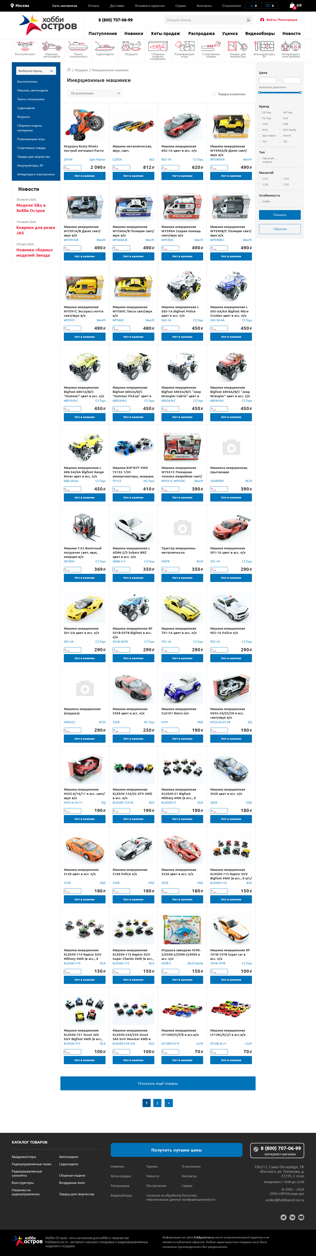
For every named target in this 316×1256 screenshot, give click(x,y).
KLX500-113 (218, 882)
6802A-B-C (120, 400)
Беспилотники (25, 54)
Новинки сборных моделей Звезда (34, 252)
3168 (116, 882)
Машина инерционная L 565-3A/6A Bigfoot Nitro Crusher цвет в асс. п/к (229, 311)
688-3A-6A (71, 480)
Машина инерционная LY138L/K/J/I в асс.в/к (228, 1032)
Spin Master (98, 159)
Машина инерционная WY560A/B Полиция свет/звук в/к (133, 230)
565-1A (166, 320)
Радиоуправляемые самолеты (27, 1173)
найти (249, 20)
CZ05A (117, 159)
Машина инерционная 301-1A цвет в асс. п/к (228, 550)
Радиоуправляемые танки (31, 1164)
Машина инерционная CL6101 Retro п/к (178, 711)
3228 (164, 882)
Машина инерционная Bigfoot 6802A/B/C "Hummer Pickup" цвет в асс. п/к (132, 393)
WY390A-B (217, 159)
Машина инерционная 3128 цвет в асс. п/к (81, 871)
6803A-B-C (168, 400)
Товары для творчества (238, 55)
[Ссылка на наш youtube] (301, 1217)
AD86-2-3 (119, 561)
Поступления (103, 33)
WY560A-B (120, 239)
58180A (69, 561)
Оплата (93, 5)
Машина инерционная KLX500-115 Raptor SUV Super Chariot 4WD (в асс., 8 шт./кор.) (133, 956)
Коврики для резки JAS (35, 230)
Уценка (230, 33)
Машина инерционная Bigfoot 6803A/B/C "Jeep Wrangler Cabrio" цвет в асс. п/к (181, 393)
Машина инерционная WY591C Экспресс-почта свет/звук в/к (83, 311)
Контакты (204, 5)
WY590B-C (217, 239)
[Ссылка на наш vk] (292, 1217)
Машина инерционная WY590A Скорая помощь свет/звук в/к (181, 230)
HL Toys (149, 722)
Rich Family (195, 963)
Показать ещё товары (158, 1083)
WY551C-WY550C (173, 480)
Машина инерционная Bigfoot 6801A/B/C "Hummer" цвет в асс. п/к (84, 391)
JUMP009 (217, 480)
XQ (250, 722)
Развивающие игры (185, 55)
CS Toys (198, 159)
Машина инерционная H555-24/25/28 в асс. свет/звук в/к (227, 713)
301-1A (215, 561)
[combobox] (36, 71)
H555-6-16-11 (73, 802)
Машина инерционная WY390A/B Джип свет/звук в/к (228, 150)
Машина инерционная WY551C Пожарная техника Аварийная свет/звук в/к (181, 474)
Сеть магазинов (64, 5)
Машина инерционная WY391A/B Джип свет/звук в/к (82, 230)
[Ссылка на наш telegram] (284, 1217)
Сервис (180, 5)
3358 (116, 722)
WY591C (69, 320)
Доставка (117, 5)
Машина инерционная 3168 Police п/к (130, 871)
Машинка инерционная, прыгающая (229, 469)
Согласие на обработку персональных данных (163, 1197)
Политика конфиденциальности (198, 1197)
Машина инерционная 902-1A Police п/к (227, 630)
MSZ (200, 722)
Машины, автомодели (51, 55)
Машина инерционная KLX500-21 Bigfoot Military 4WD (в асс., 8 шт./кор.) (178, 795)
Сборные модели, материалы (158, 56)
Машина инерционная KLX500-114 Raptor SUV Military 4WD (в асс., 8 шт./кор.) (82, 956)
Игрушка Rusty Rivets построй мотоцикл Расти (84, 148)
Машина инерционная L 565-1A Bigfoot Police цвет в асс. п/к (180, 311)
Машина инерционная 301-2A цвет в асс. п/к (81, 630)
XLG (151, 159)
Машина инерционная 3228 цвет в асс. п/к (178, 871)
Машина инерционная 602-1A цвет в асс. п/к (179, 148)
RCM (248, 480)
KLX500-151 (72, 1043)
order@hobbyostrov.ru (285, 1199)
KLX (151, 802)
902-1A (215, 641)
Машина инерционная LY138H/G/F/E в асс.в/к (180, 1032)
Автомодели (68, 1156)
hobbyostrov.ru (204, 1237)
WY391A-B (71, 239)
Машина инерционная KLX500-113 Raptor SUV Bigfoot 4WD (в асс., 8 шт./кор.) (231, 876)
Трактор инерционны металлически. (178, 550)
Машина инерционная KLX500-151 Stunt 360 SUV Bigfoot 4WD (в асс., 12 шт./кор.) (83, 1036)
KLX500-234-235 (124, 1043)
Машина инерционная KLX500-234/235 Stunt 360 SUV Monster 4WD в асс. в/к (132, 1036)
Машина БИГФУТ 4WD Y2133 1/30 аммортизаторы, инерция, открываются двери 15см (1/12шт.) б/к (133, 476)
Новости (291, 33)
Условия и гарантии (150, 5)
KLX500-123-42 (123, 802)
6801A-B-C (71, 400)
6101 (164, 722)
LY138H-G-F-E (170, 1043)
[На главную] (48, 25)
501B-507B (120, 641)
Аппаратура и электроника (291, 55)
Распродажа (201, 33)
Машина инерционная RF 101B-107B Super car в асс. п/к (230, 954)
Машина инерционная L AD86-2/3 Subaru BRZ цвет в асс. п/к (131, 552)
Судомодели (105, 54)
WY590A (167, 239)
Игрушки (131, 54)
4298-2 (166, 963)
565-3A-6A (217, 320)
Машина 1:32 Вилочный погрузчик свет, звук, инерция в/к (82, 552)
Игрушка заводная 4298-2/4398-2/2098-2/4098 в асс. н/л (181, 954)
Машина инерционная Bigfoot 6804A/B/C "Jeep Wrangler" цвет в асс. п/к (230, 391)
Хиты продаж (165, 33)
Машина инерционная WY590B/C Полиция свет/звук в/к (231, 230)
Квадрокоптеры (24, 1156)
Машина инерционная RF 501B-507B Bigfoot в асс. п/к (132, 632)
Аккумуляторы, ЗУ (264, 55)
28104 (68, 159)
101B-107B (217, 963)
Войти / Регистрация (282, 19)
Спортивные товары (211, 55)
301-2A (69, 641)
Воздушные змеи (72, 1182)
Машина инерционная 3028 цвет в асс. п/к (227, 791)
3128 (67, 882)
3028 (213, 802)
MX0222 (69, 722)
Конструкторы (23, 1182)
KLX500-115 (121, 963)
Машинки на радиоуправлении (26, 1192)
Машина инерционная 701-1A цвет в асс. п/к (179, 630)
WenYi (247, 159)
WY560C (118, 320)
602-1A (166, 159)
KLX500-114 (72, 963)
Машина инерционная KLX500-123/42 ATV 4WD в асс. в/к (132, 793)
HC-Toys (149, 480)
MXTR (165, 561)
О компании (231, 5)
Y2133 (117, 480)
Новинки (133, 33)
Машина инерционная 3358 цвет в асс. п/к (130, 711)
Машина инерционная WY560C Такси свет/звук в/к (132, 311)
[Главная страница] (69, 70)
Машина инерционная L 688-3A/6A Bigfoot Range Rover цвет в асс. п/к (84, 471)
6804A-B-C (217, 400)
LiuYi (199, 1043)
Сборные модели (72, 1175)
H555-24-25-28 (220, 722)
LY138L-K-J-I (218, 1043)
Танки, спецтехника (78, 55)
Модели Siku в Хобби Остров (31, 207)
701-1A (166, 641)
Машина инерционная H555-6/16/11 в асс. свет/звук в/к (84, 793)
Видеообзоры (260, 33)
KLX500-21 (168, 802)
